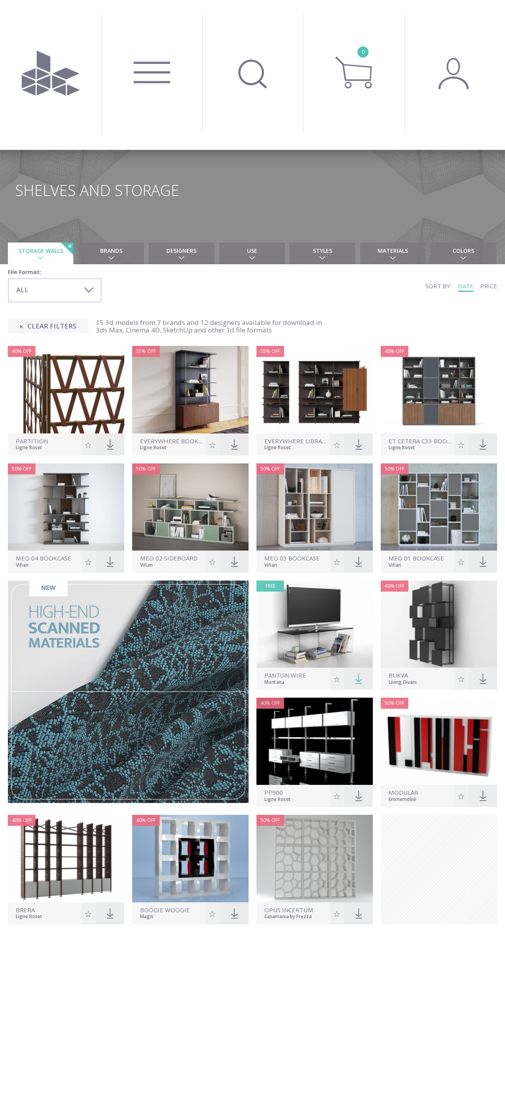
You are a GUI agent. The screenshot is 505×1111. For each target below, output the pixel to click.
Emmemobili (402, 800)
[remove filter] (67, 249)
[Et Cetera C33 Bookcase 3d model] (439, 389)
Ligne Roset (29, 448)
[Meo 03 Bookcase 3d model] (314, 507)
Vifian (22, 565)
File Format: (24, 272)
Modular (403, 792)
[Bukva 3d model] (439, 624)
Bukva (398, 675)
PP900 (273, 792)
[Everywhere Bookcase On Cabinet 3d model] (190, 389)
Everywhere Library (296, 441)
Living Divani (403, 682)
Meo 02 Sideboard (169, 558)
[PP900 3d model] (314, 741)
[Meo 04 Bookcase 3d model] (66, 507)
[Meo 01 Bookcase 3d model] (439, 507)
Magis (146, 917)
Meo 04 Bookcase (43, 558)
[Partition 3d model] (66, 389)
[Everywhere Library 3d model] (314, 389)
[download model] (358, 679)
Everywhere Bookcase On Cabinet (172, 441)
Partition (32, 441)
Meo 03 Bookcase (292, 558)
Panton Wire (285, 675)
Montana (274, 682)
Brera (25, 910)
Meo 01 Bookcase (416, 558)
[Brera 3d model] (66, 858)
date (465, 286)
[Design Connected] (50, 75)
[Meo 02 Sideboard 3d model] (190, 507)
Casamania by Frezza (288, 917)
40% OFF (22, 351)
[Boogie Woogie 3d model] (190, 858)
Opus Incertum (288, 910)
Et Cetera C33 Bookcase (420, 441)
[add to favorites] (88, 444)
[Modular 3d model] (439, 741)
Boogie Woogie (165, 910)
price (488, 286)
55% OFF (146, 351)
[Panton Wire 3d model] (314, 624)
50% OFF (22, 468)
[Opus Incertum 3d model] (314, 858)
